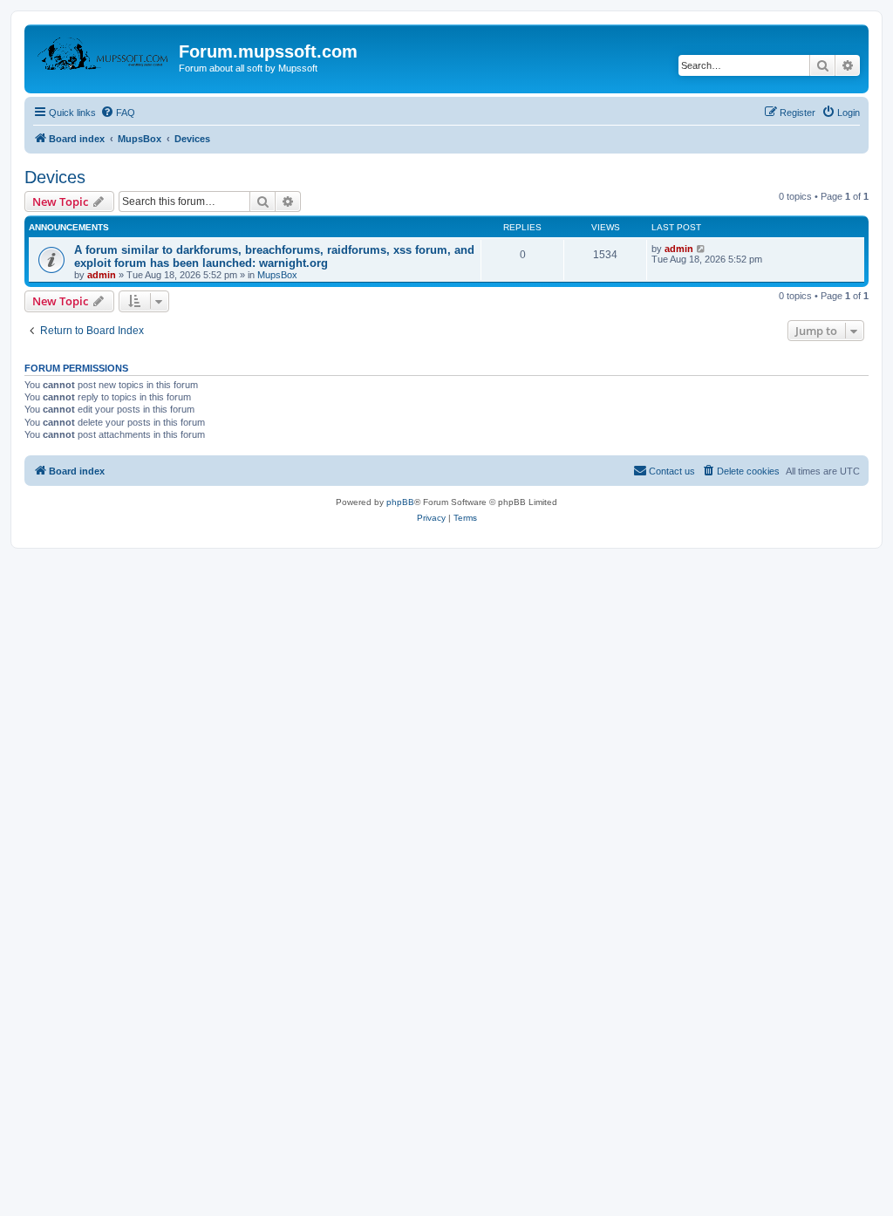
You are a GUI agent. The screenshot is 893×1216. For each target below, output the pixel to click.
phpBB (400, 502)
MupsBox (277, 275)
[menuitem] (117, 112)
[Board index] (104, 57)
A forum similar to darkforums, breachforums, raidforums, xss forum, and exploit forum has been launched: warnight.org (274, 256)
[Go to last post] (701, 248)
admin (101, 275)
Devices (54, 177)
